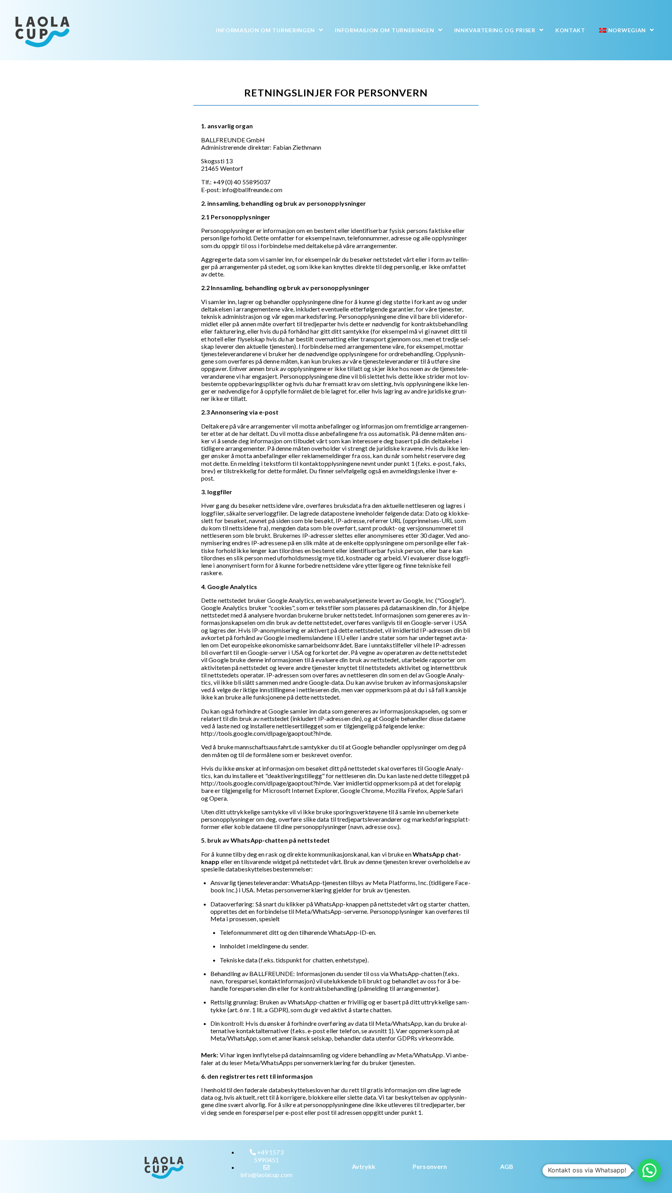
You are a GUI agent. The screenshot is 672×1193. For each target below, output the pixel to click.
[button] (649, 1170)
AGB (506, 1166)
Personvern (430, 1166)
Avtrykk (364, 1166)
